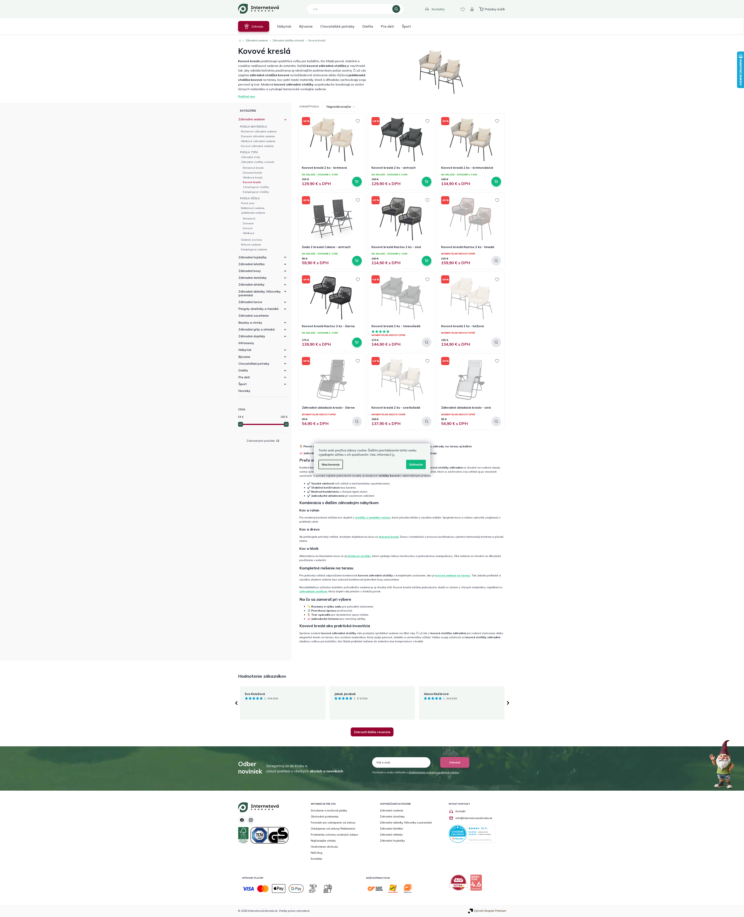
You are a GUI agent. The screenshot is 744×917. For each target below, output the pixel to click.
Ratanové (249, 218)
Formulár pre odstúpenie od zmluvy (333, 822)
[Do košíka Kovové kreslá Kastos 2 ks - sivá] (426, 261)
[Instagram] (251, 820)
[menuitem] (253, 26)
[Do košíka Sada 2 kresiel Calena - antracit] (357, 261)
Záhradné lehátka (251, 264)
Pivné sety (248, 203)
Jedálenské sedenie (253, 212)
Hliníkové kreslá (252, 177)
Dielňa (243, 370)
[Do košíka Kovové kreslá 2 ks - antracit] (426, 181)
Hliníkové (248, 233)
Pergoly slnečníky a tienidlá (258, 309)
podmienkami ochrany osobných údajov (434, 772)
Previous (236, 703)
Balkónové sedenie (253, 208)
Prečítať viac (246, 96)
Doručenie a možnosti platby (329, 810)
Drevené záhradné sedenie (258, 136)
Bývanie (244, 357)
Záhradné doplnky (251, 336)
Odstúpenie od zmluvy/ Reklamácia (333, 828)
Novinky (244, 391)
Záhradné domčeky (252, 278)
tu (393, 454)
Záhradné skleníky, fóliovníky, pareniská (259, 293)
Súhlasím (416, 464)
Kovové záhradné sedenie (257, 146)
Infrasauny (246, 343)
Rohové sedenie (251, 244)
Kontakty (438, 9)
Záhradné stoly (250, 157)
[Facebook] (242, 820)
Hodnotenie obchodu (324, 846)
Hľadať (396, 9)
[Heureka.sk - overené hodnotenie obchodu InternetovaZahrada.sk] (472, 833)
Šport (242, 384)
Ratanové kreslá (253, 168)
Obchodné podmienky (324, 816)
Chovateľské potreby (253, 363)
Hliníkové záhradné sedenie (258, 141)
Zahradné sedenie (391, 810)
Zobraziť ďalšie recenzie (372, 732)
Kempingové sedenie (254, 249)
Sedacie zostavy (251, 239)
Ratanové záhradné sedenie (259, 131)
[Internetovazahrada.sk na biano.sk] (477, 884)
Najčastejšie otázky (323, 840)
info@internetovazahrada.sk (474, 818)
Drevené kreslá (252, 172)
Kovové (247, 228)
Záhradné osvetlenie (253, 315)
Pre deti (244, 377)
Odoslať (454, 762)
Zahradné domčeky (392, 816)
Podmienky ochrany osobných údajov (334, 834)
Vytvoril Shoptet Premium (490, 910)
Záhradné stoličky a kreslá (257, 162)
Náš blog (316, 852)
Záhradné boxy (249, 271)
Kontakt (460, 811)
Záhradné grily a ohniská (256, 329)
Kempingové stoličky (256, 192)
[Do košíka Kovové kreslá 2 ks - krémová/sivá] (496, 181)
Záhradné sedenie (251, 119)
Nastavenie (331, 464)
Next (508, 703)
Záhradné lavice (250, 302)
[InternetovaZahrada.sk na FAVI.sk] (459, 884)
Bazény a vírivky (250, 322)
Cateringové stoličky (256, 187)
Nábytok (244, 350)
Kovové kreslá (252, 182)
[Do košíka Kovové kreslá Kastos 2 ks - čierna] (357, 342)
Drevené (248, 223)
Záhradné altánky (251, 284)
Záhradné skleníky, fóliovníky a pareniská (406, 822)
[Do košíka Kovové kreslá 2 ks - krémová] (357, 181)
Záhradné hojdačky (252, 257)
